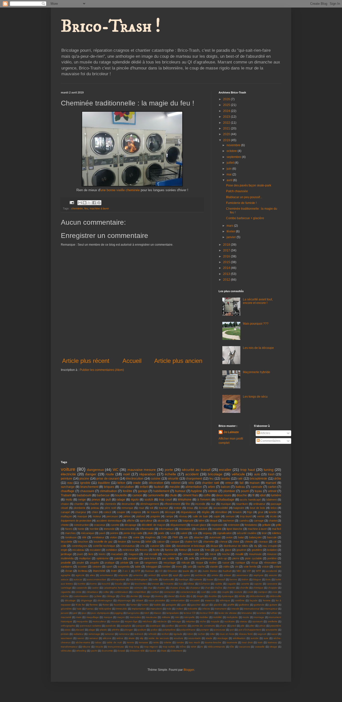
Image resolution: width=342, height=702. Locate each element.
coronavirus (127, 545)
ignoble (85, 483)
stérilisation (239, 638)
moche (226, 554)
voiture (68, 469)
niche (203, 621)
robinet (176, 483)
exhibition (111, 549)
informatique (166, 528)
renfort (165, 634)
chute (173, 495)
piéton (127, 516)
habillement (161, 491)
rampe (169, 516)
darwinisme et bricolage (190, 545)
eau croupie (269, 545)
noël (126, 474)
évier (114, 570)
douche (242, 495)
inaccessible (127, 528)
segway (207, 533)
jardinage (66, 554)
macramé (66, 617)
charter (161, 587)
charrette (208, 541)
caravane (272, 583)
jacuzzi (65, 613)
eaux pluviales (156, 600)
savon (80, 638)
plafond (140, 516)
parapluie (126, 625)
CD (160, 571)
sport (109, 566)
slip (141, 638)
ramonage (94, 634)
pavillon (169, 625)
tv (202, 646)
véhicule (238, 474)
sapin (217, 516)
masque (82, 516)
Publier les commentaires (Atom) (102, 370)
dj (191, 596)
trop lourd (246, 516)
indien (179, 608)
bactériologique (139, 579)
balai (241, 537)
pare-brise (150, 558)
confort (155, 592)
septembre (234, 157)
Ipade (186, 571)
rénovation (270, 562)
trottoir (178, 507)
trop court (165, 499)
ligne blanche (234, 528)
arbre (211, 487)
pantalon (133, 558)
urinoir (272, 491)
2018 (227, 244)
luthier (273, 613)
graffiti (230, 604)
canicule (256, 487)
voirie (136, 537)
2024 (227, 111)
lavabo (225, 478)
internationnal (251, 608)
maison (255, 483)
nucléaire (229, 621)
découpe (170, 512)
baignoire (238, 507)
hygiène (196, 491)
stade (209, 638)
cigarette (66, 592)
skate (131, 638)
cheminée (77, 208)
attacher (199, 537)
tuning (268, 470)
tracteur (163, 507)
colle (63, 545)
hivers (69, 528)
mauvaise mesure (141, 470)
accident (192, 474)
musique (226, 503)
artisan (227, 575)
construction (81, 524)
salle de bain (200, 516)
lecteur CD (190, 613)
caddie (218, 583)
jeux (84, 613)
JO (195, 571)
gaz (217, 549)
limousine (246, 613)
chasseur (195, 587)
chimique (258, 587)
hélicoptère (105, 608)
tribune (86, 646)
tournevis (232, 642)
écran (68, 570)
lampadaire (172, 613)
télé (84, 537)
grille (278, 524)
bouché (106, 583)
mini (177, 617)
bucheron (228, 520)
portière (272, 558)
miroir (213, 554)
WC (115, 470)
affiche (131, 520)
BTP (137, 571)
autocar (77, 579)
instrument (221, 608)
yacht (94, 650)
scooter (82, 566)
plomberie (79, 507)
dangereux (95, 470)
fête (188, 503)
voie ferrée (250, 566)
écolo (273, 516)
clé (275, 541)
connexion (169, 592)
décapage (130, 524)
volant (277, 566)
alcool (160, 520)
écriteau (83, 570)
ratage (120, 499)
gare (184, 604)
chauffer (94, 503)
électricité (68, 474)
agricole (80, 575)
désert (139, 600)
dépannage (124, 600)
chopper (272, 587)
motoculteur (99, 621)
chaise (65, 503)
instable (217, 528)
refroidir (152, 634)
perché (183, 625)
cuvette (114, 524)
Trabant (66, 495)
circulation (127, 487)
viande (214, 566)
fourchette (120, 604)
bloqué (214, 520)
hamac (90, 608)
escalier (225, 470)
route (110, 474)
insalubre (201, 528)
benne (233, 579)
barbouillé (168, 579)
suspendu (124, 566)
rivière (213, 562)
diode (182, 596)
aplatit (164, 575)
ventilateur (98, 537)
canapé (65, 512)
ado (186, 537)
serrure (230, 516)
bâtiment (271, 499)
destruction (128, 503)
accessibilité (220, 507)
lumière (276, 495)
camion (137, 495)
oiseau (243, 621)
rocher (201, 634)
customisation (81, 596)
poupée (94, 562)
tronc (179, 566)
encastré (195, 600)
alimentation (193, 487)
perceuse (112, 516)
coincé (107, 512)
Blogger (189, 670)
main (79, 617)
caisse (161, 541)
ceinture (138, 587)
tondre (180, 642)
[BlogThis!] (84, 202)
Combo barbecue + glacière (245, 218)
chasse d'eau (177, 587)
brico (274, 507)
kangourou (133, 613)
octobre (232, 151)
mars (230, 225)
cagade (231, 583)
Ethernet (172, 571)
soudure (178, 638)
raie (136, 562)
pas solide (168, 558)
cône (123, 596)
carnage (259, 520)
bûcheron (204, 583)
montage (259, 617)
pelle (191, 558)
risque (199, 562)
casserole (81, 587)
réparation (147, 474)
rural (172, 533)
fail (242, 483)
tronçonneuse (116, 646)
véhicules (66, 650)
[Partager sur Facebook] (94, 202)
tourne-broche (213, 642)
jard (75, 613)
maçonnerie (170, 554)
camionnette (155, 495)
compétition (139, 592)
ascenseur (242, 575)
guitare (273, 604)
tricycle (99, 646)
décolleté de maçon (153, 524)
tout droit (247, 642)
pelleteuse (206, 558)
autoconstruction (96, 579)
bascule (272, 537)
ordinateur (259, 503)
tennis (130, 642)
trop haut (247, 470)
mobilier (204, 617)
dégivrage (86, 600)
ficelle (156, 549)
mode (246, 617)
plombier (229, 491)
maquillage (92, 617)
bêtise (190, 583)
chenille (244, 587)
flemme (94, 604)
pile (243, 625)
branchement (89, 487)
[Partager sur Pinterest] (98, 202)
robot (190, 634)
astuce (65, 579)
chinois (249, 541)
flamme (169, 549)
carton (272, 487)
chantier (79, 503)
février (231, 231)
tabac (98, 642)
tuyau (258, 491)
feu (86, 208)
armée (215, 575)
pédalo (65, 634)
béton (121, 483)
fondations (251, 524)
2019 (227, 140)
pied (233, 625)
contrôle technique (104, 545)
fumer (133, 604)
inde (169, 608)
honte (81, 528)
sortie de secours (158, 638)
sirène (119, 638)
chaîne (218, 587)
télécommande (216, 646)
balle (155, 579)
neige (82, 499)
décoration (156, 483)
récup (254, 562)
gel (207, 604)
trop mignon (151, 646)
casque (174, 541)
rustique (240, 562)
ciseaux (263, 541)
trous (190, 507)
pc (181, 558)
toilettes (276, 533)
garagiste (171, 604)
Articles (265, 433)
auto (257, 474)
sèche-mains (83, 642)
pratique (109, 562)
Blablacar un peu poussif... (244, 197)
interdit (235, 608)
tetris (156, 642)
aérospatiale (118, 579)
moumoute (255, 554)
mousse (272, 554)
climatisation (108, 491)
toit (151, 507)
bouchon (83, 541)
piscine (84, 478)
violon (113, 537)
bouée (119, 583)
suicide (255, 638)
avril (230, 180)
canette (245, 583)
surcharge (68, 487)
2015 (227, 262)
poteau (95, 507)
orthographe (68, 625)
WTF (258, 571)
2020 (227, 134)
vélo (191, 483)
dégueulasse (188, 512)
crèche (65, 596)
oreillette (272, 621)
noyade (215, 621)
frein (207, 549)
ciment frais (190, 495)
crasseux (99, 524)
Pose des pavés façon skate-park (248, 185)
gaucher (196, 604)
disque (214, 545)
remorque (127, 507)
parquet (140, 625)
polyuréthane (188, 629)
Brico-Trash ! (110, 26)
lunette (273, 512)
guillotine (244, 604)
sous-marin (194, 638)
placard (79, 629)
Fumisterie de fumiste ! (241, 203)
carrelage (66, 587)
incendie (200, 503)
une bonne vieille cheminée (120, 190)
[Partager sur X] (89, 202)
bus (181, 583)
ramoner (109, 634)
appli (175, 575)
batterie (197, 579)
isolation (272, 549)
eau (70, 483)
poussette (271, 629)
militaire (166, 617)
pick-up (222, 558)
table (138, 566)
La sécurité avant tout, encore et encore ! (258, 301)
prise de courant (107, 478)
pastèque (155, 625)
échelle (170, 474)
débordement (257, 596)
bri (128, 583)
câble (167, 545)
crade (137, 483)
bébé (148, 541)
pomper (204, 629)
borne (93, 583)
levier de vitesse (227, 613)
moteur (97, 516)
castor (95, 587)
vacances (244, 646)
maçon (121, 617)
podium (142, 629)
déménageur (104, 600)
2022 (227, 122)
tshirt (193, 646)
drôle (277, 478)
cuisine (155, 478)
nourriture (242, 503)
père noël (110, 507)
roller (212, 634)
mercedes (135, 617)
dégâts (206, 512)
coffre (207, 495)
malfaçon (66, 516)
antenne (138, 575)
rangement (150, 562)
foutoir (196, 549)
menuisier (188, 554)
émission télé (137, 650)
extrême (240, 600)
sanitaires (67, 566)
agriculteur (146, 520)
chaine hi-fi (191, 541)
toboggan (151, 566)
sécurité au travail (196, 470)
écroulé (203, 507)
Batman (149, 571)
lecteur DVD (207, 613)
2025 (227, 105)
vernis (261, 516)
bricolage (215, 474)
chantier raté (210, 483)
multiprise (85, 558)
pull (108, 499)
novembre (234, 145)
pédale (124, 562)
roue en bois (227, 634)
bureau (136, 541)
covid (250, 592)
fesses (143, 549)
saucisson (66, 638)
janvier (232, 237)
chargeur (80, 512)
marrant (271, 483)
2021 (227, 128)
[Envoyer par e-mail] (79, 202)
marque (108, 617)
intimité (213, 491)
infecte (206, 608)
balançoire (255, 537)
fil (253, 495)
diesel (171, 596)
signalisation (224, 533)
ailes (92, 575)
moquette (82, 621)
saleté (184, 533)
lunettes (261, 613)
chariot (273, 520)
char (149, 587)
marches (70, 533)
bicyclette (66, 541)
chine (236, 541)
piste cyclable (253, 558)
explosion (217, 524)
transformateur (69, 646)
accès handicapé (250, 499)
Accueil (131, 360)
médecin (162, 621)
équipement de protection (76, 520)
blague (257, 579)
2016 (227, 256)
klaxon (157, 613)
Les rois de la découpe (258, 348)
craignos (136, 512)
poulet (80, 562)
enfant (144, 487)
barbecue (103, 495)
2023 (227, 116)
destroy (159, 596)
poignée (155, 516)
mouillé (239, 554)
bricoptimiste (258, 478)
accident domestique (108, 520)
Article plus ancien (178, 360)
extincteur (128, 549)
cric (142, 545)
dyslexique (228, 596)
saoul (274, 634)
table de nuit (114, 642)
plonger (128, 629)
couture (238, 592)
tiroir (264, 533)
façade (254, 600)
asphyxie (258, 575)
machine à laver (99, 208)
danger (90, 474)
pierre (235, 558)
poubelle (66, 562)
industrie (193, 608)
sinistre (96, 566)
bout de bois (257, 507)
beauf (221, 579)
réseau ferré (246, 634)
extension (234, 524)
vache (201, 566)
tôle (232, 646)
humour (180, 491)
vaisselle (260, 646)
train (260, 642)
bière (202, 520)
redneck (138, 634)
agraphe (66, 575)
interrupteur (270, 608)
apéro (186, 575)
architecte (200, 575)
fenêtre (127, 491)
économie (107, 650)
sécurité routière (247, 533)
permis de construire (203, 625)
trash (271, 474)
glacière (218, 604)
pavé (102, 533)
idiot (263, 495)
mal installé (150, 554)
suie (266, 638)
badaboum (84, 495)
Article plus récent (85, 360)
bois (268, 579)
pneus (96, 499)
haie (79, 608)
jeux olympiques (100, 613)
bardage (184, 579)
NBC (239, 571)
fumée (145, 604)
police (154, 629)
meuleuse (151, 617)
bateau (240, 487)
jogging (118, 613)
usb (190, 566)
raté (240, 478)
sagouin (262, 634)
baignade (188, 520)
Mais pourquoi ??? (255, 323)
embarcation (177, 600)
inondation (185, 528)
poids (161, 533)
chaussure (87, 491)
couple (225, 592)
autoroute (215, 537)
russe (225, 562)
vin (236, 566)
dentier (134, 596)
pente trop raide (132, 533)
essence (210, 600)
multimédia (67, 558)
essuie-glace (198, 524)
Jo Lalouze (231, 432)
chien (95, 512)
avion (229, 537)
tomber (166, 566)
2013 (227, 274)
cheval (223, 541)
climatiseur (92, 592)
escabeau (78, 549)
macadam (117, 554)
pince (262, 625)
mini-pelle (189, 617)
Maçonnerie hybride (256, 372)
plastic (103, 629)
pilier (252, 625)
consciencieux (188, 592)
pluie (150, 533)
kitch (146, 613)
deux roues (223, 495)
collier (106, 592)
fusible (157, 604)
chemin (231, 587)
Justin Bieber (210, 571)
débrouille (275, 596)
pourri (245, 491)
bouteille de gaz (103, 541)
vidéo (226, 566)
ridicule (185, 562)
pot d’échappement (250, 629)
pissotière (275, 625)
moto (69, 499)
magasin (133, 554)
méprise (190, 621)
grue (260, 512)
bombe (82, 583)
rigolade (178, 634)
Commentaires (270, 441)
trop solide (169, 646)
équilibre (104, 483)
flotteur (183, 549)
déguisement (178, 524)
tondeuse (71, 537)
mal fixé (276, 528)
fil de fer (80, 604)
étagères (150, 537)
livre (90, 554)
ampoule (123, 575)
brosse (155, 583)
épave (152, 650)
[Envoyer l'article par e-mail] (71, 202)
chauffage (67, 491)
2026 (227, 99)
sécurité (173, 478)
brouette (169, 583)
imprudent (156, 608)
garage (143, 491)
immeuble (121, 608)
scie (195, 533)
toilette (168, 642)
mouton (115, 621)
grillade (266, 524)
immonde (109, 528)
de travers (153, 512)
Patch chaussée (237, 191)
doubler (212, 596)
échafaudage (225, 499)
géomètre (66, 608)
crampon (263, 592)
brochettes (141, 583)
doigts (200, 596)
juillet (231, 162)
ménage (176, 621)
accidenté (271, 571)
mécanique (87, 533)
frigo (249, 512)
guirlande (259, 604)
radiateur (78, 634)
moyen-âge (131, 621)
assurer (273, 575)
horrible (94, 528)
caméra (244, 520)
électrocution (134, 478)
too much (194, 642)
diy (255, 545)
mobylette (232, 617)
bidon (245, 579)
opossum (257, 621)
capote (258, 583)
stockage (222, 638)
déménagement (149, 503)
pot (232, 629)
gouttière (257, 549)
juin (229, 168)
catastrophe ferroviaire (116, 587)
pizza (68, 629)
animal (173, 520)
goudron (241, 549)
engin (64, 549)
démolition (221, 512)
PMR (175, 537)
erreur (229, 483)
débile (241, 596)
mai (229, 174)
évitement (176, 650)
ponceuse (219, 629)
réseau (183, 516)
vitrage (273, 646)
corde (213, 592)
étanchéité (99, 570)
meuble (174, 487)
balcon (225, 487)
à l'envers (204, 499)
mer (202, 554)
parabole (111, 625)
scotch (148, 499)
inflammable (147, 528)
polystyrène (169, 629)
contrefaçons (80, 545)
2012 (227, 279)
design (146, 596)
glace (228, 549)
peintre (114, 533)
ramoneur (124, 634)
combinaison (121, 592)
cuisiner (154, 545)
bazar (210, 579)
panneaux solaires (90, 625)
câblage (110, 596)
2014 (227, 268)
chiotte (65, 524)
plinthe (116, 629)
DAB (164, 537)
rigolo (135, 499)
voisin (265, 566)
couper (121, 512)
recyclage (169, 562)
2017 (227, 250)
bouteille (121, 495)
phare (223, 625)
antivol (152, 575)
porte (169, 470)
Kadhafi (227, 571)
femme (267, 600)
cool (203, 592)
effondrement (172, 503)
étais (163, 650)
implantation (139, 608)
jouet (80, 554)
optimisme (102, 558)
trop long (134, 646)
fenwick (237, 512)
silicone (107, 638)
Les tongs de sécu (255, 396)
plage (92, 629)
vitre (124, 537)
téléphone (185, 499)
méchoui (147, 621)
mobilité (217, 617)
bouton (122, 541)
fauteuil (159, 487)
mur (213, 503)
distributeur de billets (236, 545)
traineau (272, 642)
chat (207, 587)
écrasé (121, 650)
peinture (66, 478)
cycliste (97, 596)
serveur (93, 638)
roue (141, 507)
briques (109, 487)
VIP (249, 571)
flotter (106, 604)
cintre (78, 592)
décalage (70, 600)
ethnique (225, 600)
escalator (95, 549)
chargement (194, 478)
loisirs (102, 554)
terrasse (143, 642)
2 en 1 (126, 571)
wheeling (81, 650)
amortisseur (106, 575)
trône (183, 646)
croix (274, 592)
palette (118, 558)
